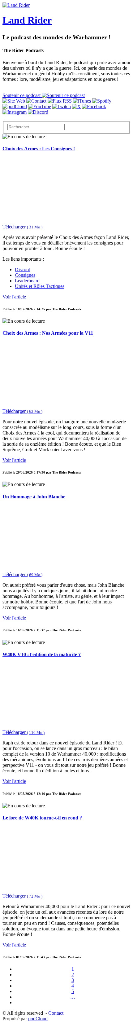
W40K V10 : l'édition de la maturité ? (41, 654)
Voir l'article (14, 296)
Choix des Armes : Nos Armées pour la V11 (47, 333)
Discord (22, 269)
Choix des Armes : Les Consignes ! (38, 148)
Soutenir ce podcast (22, 95)
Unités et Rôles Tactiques (39, 286)
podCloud (38, 1018)
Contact (55, 1013)
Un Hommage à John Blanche (33, 496)
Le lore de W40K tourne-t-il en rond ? (42, 817)
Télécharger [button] (22, 226)
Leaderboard (27, 280)
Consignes (25, 275)
